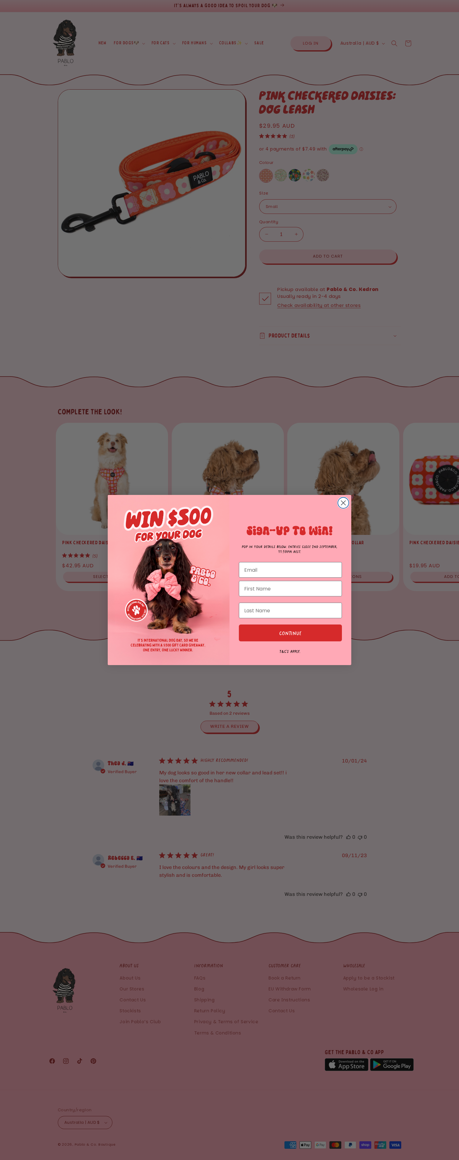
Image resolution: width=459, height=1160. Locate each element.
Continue (290, 633)
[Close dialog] (343, 502)
